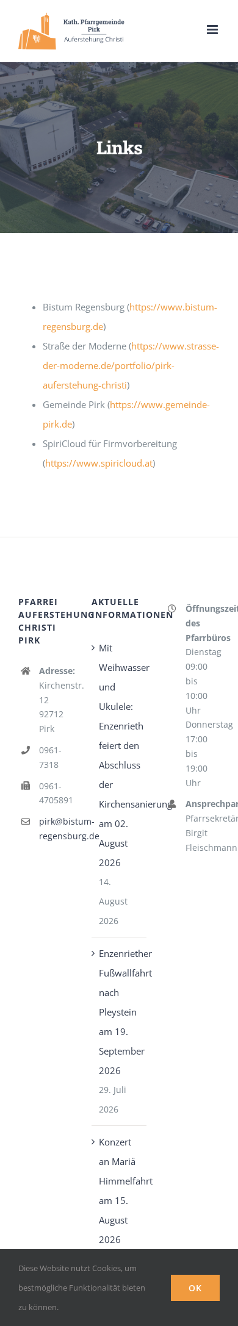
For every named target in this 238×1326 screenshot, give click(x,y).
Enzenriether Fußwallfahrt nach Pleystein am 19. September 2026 (119, 1012)
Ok (195, 1288)
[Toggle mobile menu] (213, 29)
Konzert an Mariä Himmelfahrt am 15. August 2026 (119, 1190)
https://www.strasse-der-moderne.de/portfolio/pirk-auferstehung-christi (131, 365)
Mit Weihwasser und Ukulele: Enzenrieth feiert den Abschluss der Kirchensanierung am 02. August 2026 (119, 755)
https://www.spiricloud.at (99, 463)
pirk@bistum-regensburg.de (56, 828)
